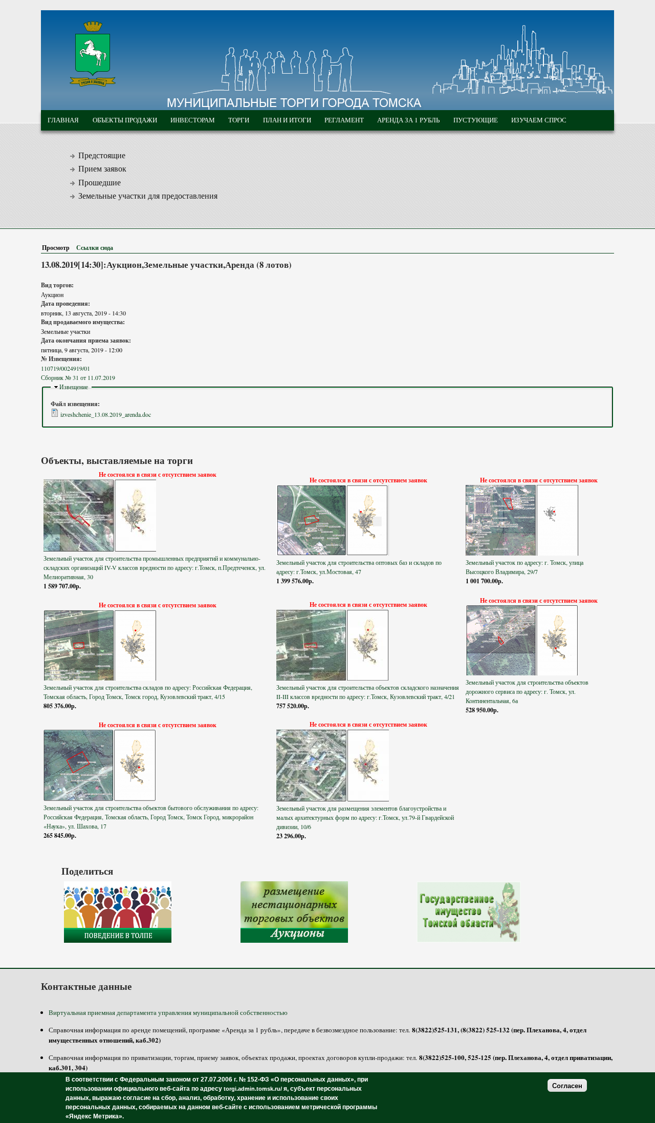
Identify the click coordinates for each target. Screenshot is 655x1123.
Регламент (344, 119)
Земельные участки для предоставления (147, 195)
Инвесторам (192, 119)
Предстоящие (101, 155)
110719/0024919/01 (65, 368)
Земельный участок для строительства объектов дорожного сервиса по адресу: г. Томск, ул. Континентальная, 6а (527, 691)
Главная (63, 119)
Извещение (73, 387)
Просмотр (58, 247)
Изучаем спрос (538, 119)
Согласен (567, 1085)
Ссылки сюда (94, 247)
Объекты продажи (125, 119)
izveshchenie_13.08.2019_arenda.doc (105, 414)
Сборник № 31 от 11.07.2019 (78, 377)
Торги (238, 119)
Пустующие (475, 119)
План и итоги (287, 119)
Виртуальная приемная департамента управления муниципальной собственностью (168, 1012)
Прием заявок (102, 168)
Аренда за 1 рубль (408, 119)
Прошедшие (99, 182)
